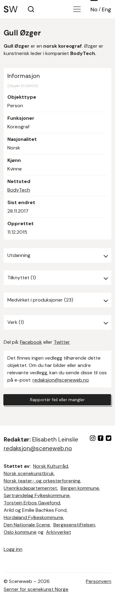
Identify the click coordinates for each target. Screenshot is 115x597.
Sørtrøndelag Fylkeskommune (37, 495)
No (94, 9)
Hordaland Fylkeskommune (33, 517)
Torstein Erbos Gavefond (32, 503)
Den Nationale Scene (27, 525)
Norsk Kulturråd (50, 466)
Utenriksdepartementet (30, 488)
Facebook (31, 342)
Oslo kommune (20, 532)
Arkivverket (58, 532)
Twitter (62, 342)
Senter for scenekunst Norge (36, 589)
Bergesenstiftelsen (74, 525)
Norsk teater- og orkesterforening (42, 481)
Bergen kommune (80, 488)
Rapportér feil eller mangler (57, 399)
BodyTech (18, 190)
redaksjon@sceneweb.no (61, 380)
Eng (106, 9)
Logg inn (13, 549)
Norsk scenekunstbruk (29, 473)
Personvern (98, 581)
